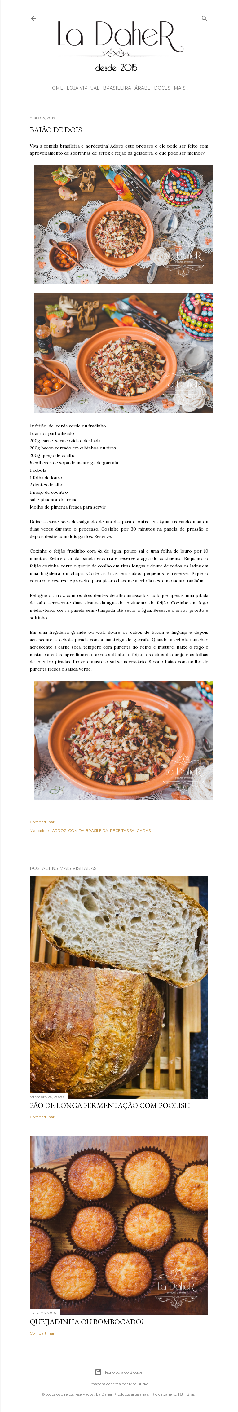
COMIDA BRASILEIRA (88, 830)
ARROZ (59, 830)
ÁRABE (142, 88)
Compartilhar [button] (42, 821)
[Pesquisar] (204, 17)
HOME (55, 88)
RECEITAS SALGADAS (130, 830)
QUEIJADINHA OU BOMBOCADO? (87, 1321)
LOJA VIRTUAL (83, 88)
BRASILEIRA (117, 88)
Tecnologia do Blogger (124, 1372)
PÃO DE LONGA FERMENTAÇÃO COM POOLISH (110, 1105)
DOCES (162, 88)
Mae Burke (138, 1384)
